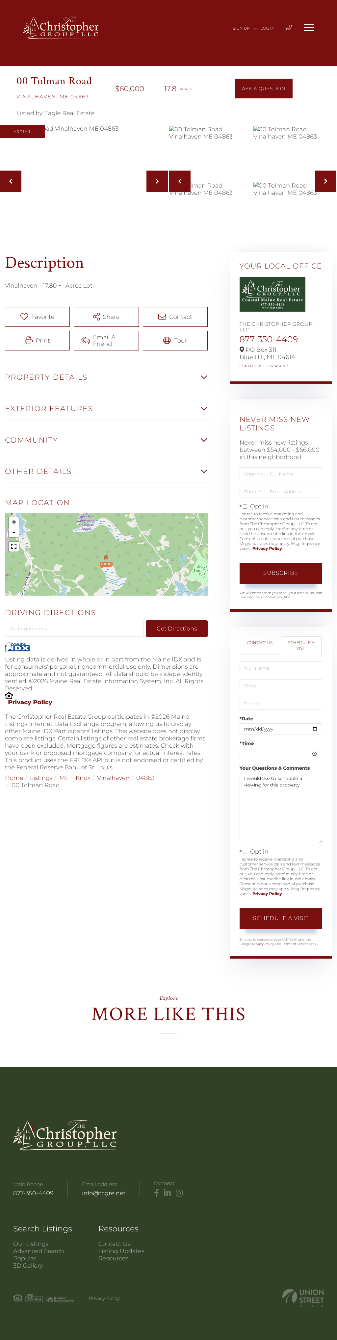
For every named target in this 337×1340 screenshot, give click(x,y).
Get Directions (177, 629)
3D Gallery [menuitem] (28, 1265)
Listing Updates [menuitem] (121, 1251)
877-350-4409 (269, 339)
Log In (268, 28)
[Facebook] (156, 1193)
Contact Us (251, 366)
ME (64, 778)
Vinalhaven (113, 778)
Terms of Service (295, 944)
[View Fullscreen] (14, 547)
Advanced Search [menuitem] (38, 1251)
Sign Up (241, 28)
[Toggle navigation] (309, 27)
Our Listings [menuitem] (31, 1244)
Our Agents (277, 366)
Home (14, 778)
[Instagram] (179, 1193)
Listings (41, 778)
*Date (246, 719)
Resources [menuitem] (113, 1258)
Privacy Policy (30, 702)
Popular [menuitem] (24, 1258)
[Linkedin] (167, 1193)
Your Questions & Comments (275, 768)
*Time (247, 743)
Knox (83, 778)
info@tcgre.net (104, 1193)
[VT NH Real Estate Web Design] (303, 1298)
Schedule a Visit (301, 645)
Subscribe (280, 573)
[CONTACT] (264, 88)
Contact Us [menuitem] (114, 1244)
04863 (145, 778)
